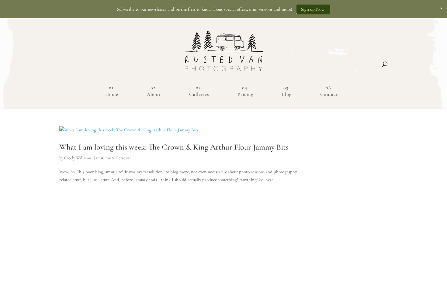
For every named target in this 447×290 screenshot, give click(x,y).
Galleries (199, 94)
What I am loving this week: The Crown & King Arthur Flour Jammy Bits (174, 147)
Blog (287, 94)
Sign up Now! (313, 9)
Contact (329, 94)
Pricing (245, 94)
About (154, 94)
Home (111, 94)
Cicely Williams (78, 157)
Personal (123, 157)
